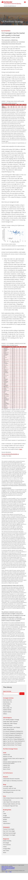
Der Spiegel (6, 842)
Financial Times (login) (8, 829)
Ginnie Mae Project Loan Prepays (11, 727)
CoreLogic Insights (7, 786)
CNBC (4, 813)
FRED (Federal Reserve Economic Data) (13, 798)
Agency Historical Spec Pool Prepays (12, 745)
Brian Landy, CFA (7, 707)
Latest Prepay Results (8, 729)
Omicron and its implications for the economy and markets (12, 762)
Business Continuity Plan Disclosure (8, 867)
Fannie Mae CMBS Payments (10, 721)
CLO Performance (8, 773)
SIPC (6, 871)
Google (5, 815)
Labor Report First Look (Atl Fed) (11, 802)
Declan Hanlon (6, 704)
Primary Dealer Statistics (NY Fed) (11, 804)
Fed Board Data (7, 800)
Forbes (5, 846)
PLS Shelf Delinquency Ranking (11, 735)
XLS (22, 731)
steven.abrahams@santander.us (10, 454)
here (21, 449)
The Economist (7, 844)
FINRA (10, 871)
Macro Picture (6, 769)
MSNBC (5, 819)
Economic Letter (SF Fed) (9, 788)
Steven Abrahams (6, 37)
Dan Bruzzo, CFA (7, 702)
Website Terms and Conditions (7, 866)
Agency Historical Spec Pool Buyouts (12, 743)
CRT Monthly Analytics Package (11, 719)
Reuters (5, 821)
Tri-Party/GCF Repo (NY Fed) (10, 806)
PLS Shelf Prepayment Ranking (11, 737)
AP (4, 811)
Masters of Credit (7, 756)
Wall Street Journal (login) (9, 833)
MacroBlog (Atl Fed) (8, 792)
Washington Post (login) (9, 835)
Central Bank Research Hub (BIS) (11, 778)
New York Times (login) (9, 831)
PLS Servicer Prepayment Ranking (11, 733)
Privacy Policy (4, 869)
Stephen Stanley (7, 711)
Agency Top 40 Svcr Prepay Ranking (12, 739)
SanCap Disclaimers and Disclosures (8, 868)
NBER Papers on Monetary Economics (13, 780)
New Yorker (6, 850)
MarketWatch (6, 817)
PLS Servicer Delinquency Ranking (11, 731)
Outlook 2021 (6, 767)
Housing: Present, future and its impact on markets (13, 759)
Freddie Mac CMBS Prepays (10, 723)
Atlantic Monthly (7, 840)
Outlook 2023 (6, 754)
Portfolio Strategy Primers (10, 749)
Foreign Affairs (6, 848)
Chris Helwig (6, 706)
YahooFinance (6, 823)
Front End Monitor (7, 725)
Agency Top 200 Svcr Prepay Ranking (12, 741)
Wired (4, 852)
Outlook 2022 (6, 765)
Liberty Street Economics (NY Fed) (11, 790)
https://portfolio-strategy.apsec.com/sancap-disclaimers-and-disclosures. (14, 484)
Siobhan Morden (7, 709)
